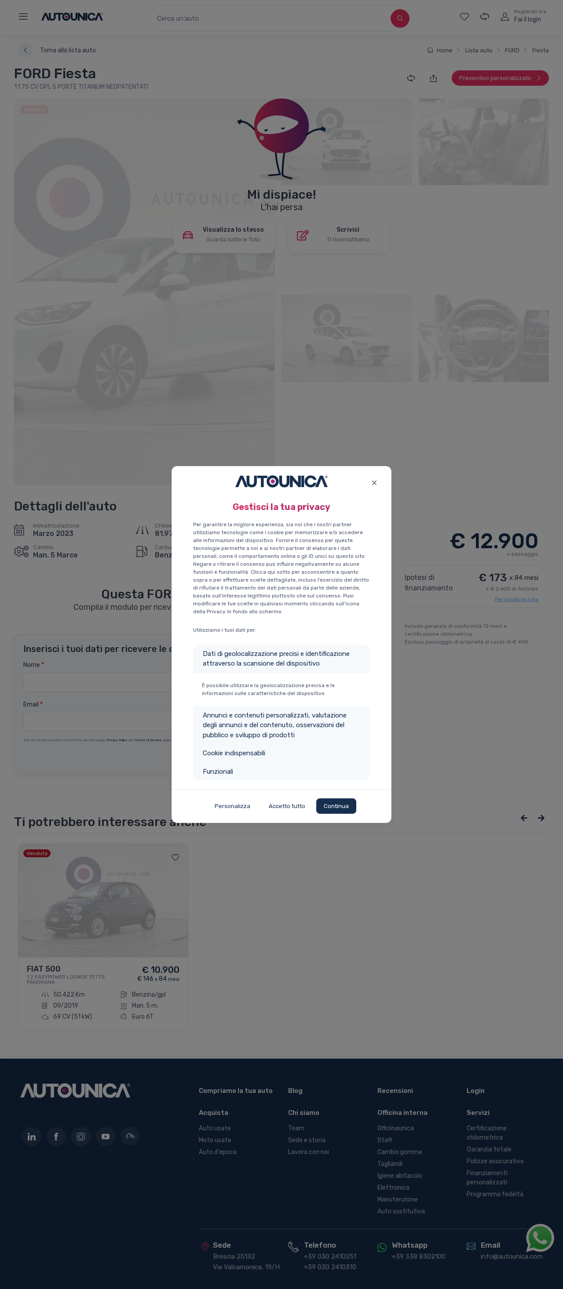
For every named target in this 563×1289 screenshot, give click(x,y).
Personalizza (232, 806)
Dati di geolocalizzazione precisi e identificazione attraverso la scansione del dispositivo (276, 659)
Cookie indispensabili (234, 753)
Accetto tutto (287, 806)
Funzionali (218, 772)
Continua (336, 806)
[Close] (374, 481)
